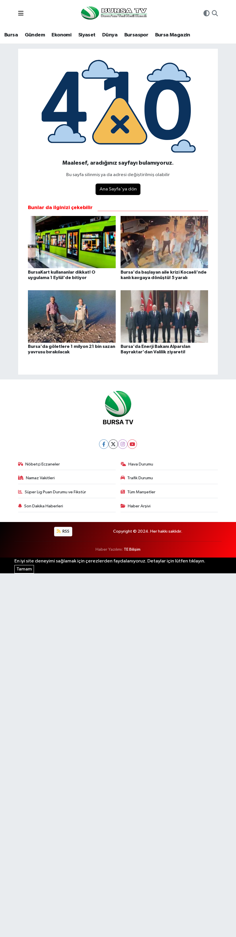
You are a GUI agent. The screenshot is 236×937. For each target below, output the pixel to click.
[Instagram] (122, 444)
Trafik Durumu (140, 478)
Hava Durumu (140, 464)
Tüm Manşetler (141, 492)
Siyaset (87, 35)
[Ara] (215, 14)
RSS (65, 531)
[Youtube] (132, 444)
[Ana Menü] (21, 13)
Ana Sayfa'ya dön (118, 189)
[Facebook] (104, 444)
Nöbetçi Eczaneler (42, 464)
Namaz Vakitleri (40, 478)
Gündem (35, 35)
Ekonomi (61, 35)
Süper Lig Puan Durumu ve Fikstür (55, 492)
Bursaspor (136, 35)
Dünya (109, 35)
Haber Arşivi (139, 506)
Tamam (24, 569)
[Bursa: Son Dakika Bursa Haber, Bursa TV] (113, 13)
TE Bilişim (132, 549)
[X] (113, 444)
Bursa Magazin (172, 35)
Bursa (11, 35)
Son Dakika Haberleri (43, 506)
